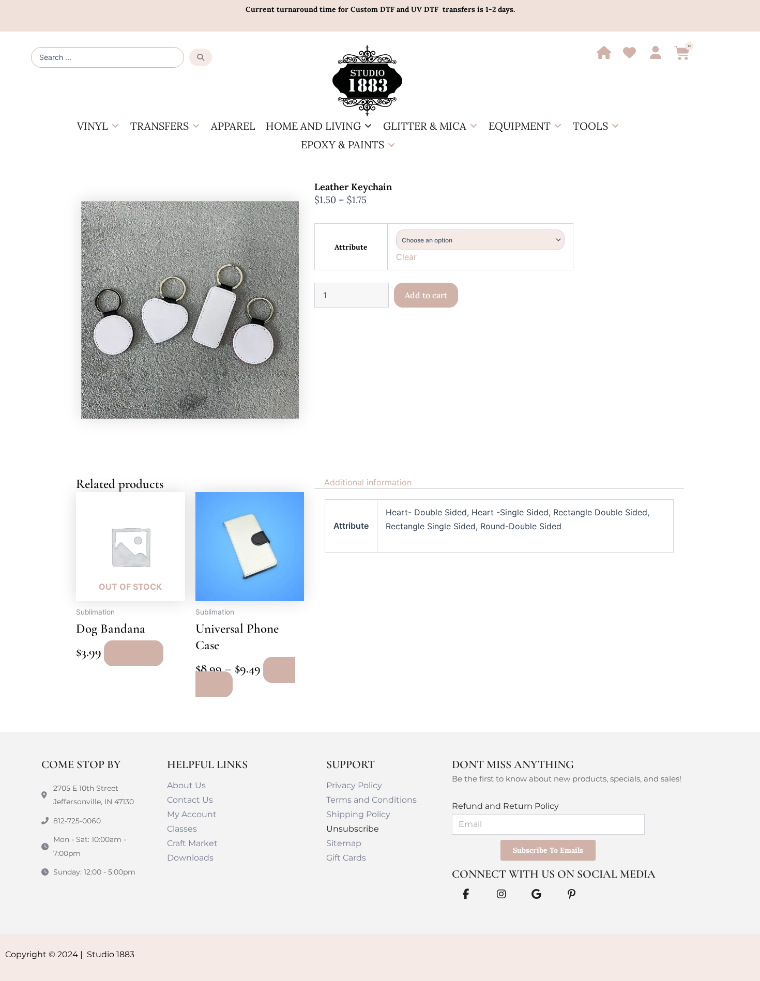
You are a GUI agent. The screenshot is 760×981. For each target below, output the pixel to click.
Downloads (190, 858)
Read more (134, 653)
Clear (406, 257)
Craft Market (192, 843)
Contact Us (190, 800)
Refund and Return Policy (505, 806)
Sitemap (343, 843)
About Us (186, 785)
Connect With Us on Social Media (554, 874)
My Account (192, 814)
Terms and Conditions (371, 800)
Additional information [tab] (368, 482)
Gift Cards (346, 858)
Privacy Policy (354, 785)
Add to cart (426, 295)
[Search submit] (200, 57)
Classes (182, 829)
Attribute (351, 247)
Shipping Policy (358, 814)
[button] (98, 126)
